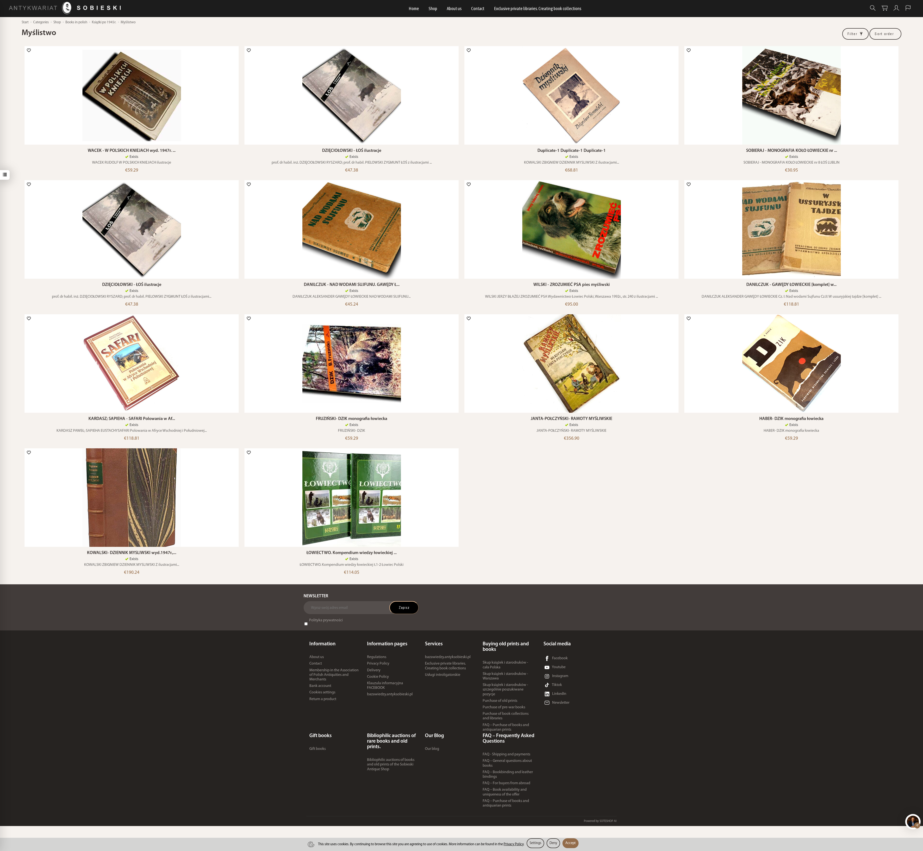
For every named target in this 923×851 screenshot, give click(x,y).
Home (414, 8)
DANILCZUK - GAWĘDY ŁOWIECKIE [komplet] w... (791, 285)
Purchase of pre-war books (504, 707)
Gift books (317, 749)
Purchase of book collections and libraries (506, 716)
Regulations (376, 657)
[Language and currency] (908, 8)
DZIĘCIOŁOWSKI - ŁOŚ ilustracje (351, 150)
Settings (535, 843)
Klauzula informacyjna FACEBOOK (385, 685)
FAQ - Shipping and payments (506, 754)
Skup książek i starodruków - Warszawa (505, 676)
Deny (553, 843)
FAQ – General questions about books (507, 763)
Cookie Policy (378, 677)
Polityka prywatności (326, 620)
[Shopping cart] (885, 8)
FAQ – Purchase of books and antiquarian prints (506, 727)
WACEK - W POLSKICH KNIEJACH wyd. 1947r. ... (131, 150)
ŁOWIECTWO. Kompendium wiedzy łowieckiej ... (351, 553)
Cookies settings (322, 692)
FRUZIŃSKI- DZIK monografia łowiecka (351, 419)
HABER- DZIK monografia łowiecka (791, 419)
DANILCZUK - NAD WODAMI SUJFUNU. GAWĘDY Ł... (351, 285)
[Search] (873, 8)
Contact (477, 8)
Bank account (320, 686)
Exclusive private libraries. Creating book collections (537, 8)
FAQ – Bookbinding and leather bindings (508, 774)
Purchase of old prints (500, 701)
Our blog (432, 749)
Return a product (322, 699)
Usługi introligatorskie (442, 675)
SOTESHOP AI (608, 821)
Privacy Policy (378, 664)
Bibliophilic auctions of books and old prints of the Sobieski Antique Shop (390, 764)
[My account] (896, 8)
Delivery (373, 670)
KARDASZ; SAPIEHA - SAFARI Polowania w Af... (131, 419)
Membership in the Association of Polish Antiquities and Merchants (334, 674)
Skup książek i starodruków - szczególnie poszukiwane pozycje (505, 689)
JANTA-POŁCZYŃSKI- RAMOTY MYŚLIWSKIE (571, 419)
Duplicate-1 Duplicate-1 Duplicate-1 (571, 150)
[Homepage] (66, 8)
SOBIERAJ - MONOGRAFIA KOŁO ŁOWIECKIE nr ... (791, 150)
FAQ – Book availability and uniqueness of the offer (505, 792)
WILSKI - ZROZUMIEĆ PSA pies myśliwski (571, 285)
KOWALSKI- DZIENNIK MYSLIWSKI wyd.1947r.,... (131, 553)
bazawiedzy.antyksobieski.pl (390, 694)
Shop (433, 8)
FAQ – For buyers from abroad (506, 783)
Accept (570, 843)
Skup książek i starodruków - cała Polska (505, 665)
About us (454, 8)
